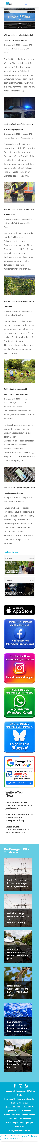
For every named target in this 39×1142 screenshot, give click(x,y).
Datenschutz (21, 1091)
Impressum (9, 1091)
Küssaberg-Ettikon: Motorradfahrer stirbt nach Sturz (18, 1064)
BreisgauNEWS (27, 45)
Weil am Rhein (19, 315)
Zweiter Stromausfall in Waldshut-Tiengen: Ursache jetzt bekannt (19, 805)
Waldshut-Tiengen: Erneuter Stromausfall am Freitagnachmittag (19, 817)
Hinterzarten (19, 403)
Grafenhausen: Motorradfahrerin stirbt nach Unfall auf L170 (17, 829)
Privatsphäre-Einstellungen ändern (19, 1114)
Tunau (29, 415)
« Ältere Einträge (12, 552)
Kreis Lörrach (8, 49)
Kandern (7, 138)
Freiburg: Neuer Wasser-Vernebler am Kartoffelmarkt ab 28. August (17, 990)
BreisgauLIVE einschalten (19, 1130)
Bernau (24, 399)
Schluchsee (15, 415)
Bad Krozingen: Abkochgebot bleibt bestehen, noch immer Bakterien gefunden (18, 1026)
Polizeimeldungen (20, 49)
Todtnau (23, 415)
